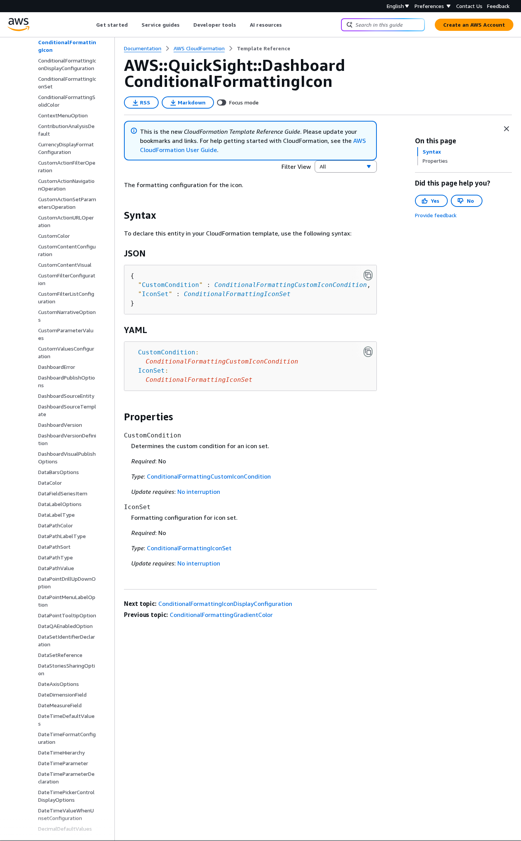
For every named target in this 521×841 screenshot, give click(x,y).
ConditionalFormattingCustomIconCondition (290, 284)
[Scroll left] (90, 25)
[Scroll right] (288, 25)
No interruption (198, 491)
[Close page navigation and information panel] (506, 129)
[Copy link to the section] (117, 215)
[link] (263, 48)
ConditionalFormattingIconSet (237, 294)
